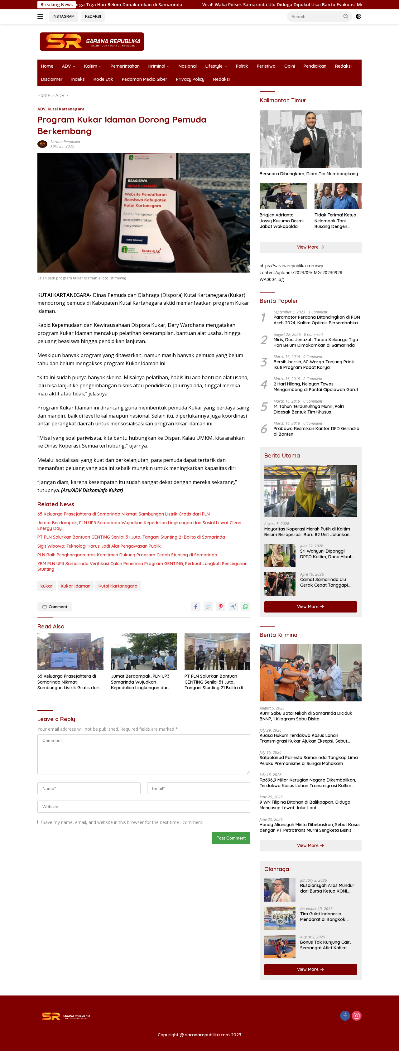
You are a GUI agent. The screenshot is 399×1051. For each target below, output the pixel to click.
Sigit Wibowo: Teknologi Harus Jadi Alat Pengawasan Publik (99, 546)
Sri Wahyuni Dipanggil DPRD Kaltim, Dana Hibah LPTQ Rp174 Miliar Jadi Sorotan (326, 553)
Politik (242, 66)
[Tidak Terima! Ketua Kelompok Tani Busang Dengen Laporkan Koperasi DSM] (338, 196)
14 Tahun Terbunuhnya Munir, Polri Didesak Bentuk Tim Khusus (309, 409)
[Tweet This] (208, 606)
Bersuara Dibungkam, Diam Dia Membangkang (309, 174)
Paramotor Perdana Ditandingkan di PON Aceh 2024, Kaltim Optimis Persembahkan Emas (317, 320)
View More (308, 247)
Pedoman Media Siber (144, 79)
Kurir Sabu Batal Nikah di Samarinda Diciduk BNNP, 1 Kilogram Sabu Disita (306, 716)
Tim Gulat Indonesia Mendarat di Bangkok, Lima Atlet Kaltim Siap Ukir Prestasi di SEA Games (327, 916)
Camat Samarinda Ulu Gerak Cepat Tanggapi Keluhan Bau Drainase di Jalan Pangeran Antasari (326, 582)
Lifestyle (214, 66)
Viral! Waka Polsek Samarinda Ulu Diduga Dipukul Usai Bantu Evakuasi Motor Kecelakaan (265, 4)
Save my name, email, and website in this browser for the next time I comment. (123, 822)
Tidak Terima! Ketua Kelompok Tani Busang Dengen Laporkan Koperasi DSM (335, 220)
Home (47, 66)
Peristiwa (266, 66)
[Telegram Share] (233, 606)
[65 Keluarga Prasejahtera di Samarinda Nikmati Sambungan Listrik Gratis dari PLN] (70, 652)
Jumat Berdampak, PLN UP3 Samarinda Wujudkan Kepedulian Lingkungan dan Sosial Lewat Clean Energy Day (139, 525)
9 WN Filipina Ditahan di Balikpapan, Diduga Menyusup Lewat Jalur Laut (305, 805)
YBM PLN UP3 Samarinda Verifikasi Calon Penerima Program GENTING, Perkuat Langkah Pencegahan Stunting (142, 566)
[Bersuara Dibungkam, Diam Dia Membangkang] (311, 139)
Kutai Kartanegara (66, 109)
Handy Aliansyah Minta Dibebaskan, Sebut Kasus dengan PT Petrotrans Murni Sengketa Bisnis (310, 827)
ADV (66, 66)
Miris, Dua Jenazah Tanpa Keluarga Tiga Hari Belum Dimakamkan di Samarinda (316, 342)
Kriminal (156, 66)
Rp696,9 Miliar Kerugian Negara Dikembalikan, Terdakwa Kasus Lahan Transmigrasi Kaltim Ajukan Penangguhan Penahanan (308, 782)
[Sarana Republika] (92, 41)
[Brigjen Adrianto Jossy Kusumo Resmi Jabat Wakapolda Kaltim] (283, 196)
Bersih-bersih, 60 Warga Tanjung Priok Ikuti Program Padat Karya (314, 364)
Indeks (78, 79)
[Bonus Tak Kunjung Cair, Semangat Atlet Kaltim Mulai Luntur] (280, 946)
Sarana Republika (65, 141)
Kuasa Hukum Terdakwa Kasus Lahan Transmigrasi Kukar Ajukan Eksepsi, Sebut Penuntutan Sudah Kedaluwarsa (303, 738)
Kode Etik (103, 79)
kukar (47, 586)
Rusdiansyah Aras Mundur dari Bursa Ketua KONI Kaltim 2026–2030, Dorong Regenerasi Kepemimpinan (328, 888)
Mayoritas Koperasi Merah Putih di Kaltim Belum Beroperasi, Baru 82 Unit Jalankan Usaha (307, 531)
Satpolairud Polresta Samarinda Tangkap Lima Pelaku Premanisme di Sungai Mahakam (309, 760)
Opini (289, 66)
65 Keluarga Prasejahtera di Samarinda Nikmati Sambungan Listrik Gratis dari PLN (123, 514)
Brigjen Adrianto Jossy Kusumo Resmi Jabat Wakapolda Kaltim (282, 220)
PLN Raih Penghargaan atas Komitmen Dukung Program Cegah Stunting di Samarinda (127, 555)
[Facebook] (345, 1016)
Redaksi (343, 66)
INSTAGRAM (64, 16)
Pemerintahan (125, 66)
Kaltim (90, 66)
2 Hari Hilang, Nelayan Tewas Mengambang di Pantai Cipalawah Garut (316, 386)
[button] (346, 16)
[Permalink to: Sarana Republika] (42, 144)
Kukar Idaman (75, 586)
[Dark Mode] (358, 16)
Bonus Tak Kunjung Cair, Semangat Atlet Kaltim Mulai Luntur (325, 945)
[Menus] (41, 16)
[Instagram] (357, 1016)
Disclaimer (52, 79)
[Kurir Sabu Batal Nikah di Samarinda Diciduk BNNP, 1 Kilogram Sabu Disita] (311, 672)
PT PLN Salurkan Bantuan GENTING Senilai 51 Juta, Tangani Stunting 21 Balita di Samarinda (131, 537)
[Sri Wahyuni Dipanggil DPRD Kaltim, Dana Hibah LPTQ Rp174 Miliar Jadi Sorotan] (280, 555)
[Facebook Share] (195, 606)
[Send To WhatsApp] (245, 606)
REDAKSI (93, 16)
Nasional (188, 66)
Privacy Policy (190, 79)
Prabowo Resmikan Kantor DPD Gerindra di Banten (316, 431)
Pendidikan (315, 66)
